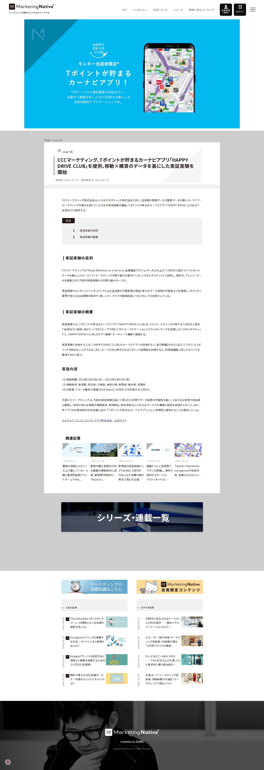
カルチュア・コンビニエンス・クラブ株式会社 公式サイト (94, 420)
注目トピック (160, 9)
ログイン (240, 11)
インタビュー (140, 9)
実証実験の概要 (89, 237)
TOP (124, 9)
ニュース (178, 9)
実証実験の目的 (89, 230)
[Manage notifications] (8, 762)
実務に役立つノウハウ (201, 9)
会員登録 (226, 11)
